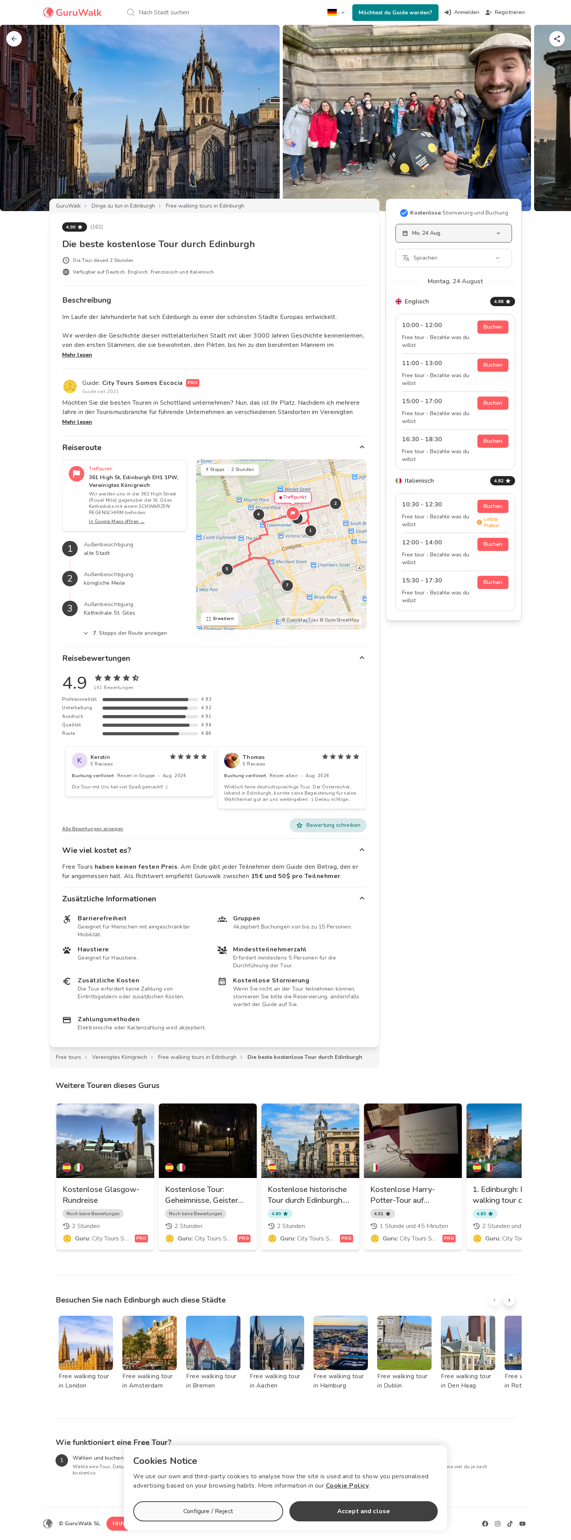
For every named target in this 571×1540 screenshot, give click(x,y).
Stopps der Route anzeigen (130, 633)
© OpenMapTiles (300, 620)
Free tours (68, 1057)
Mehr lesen (77, 355)
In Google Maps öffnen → (117, 522)
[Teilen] (557, 39)
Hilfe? (121, 1523)
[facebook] (485, 1523)
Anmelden (466, 12)
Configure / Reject (208, 1511)
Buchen (493, 327)
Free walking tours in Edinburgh (205, 206)
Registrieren (510, 12)
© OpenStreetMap (339, 620)
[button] (293, 513)
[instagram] (497, 1523)
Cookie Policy (347, 1485)
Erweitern (223, 619)
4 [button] (258, 514)
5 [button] (227, 569)
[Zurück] (14, 39)
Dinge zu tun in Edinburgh (123, 206)
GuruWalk (68, 206)
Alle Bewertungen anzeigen (93, 829)
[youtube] (522, 1523)
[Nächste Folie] (552, 118)
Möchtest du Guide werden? (395, 12)
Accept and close (363, 1511)
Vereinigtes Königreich (119, 1057)
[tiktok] (510, 1523)
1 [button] (310, 531)
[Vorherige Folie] (18, 118)
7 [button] (287, 585)
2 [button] (335, 503)
